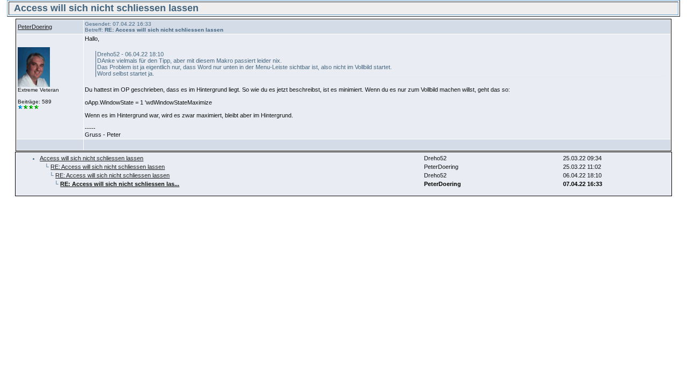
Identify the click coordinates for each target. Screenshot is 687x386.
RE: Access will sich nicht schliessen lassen (107, 167)
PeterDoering (35, 27)
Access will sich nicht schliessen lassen (91, 158)
